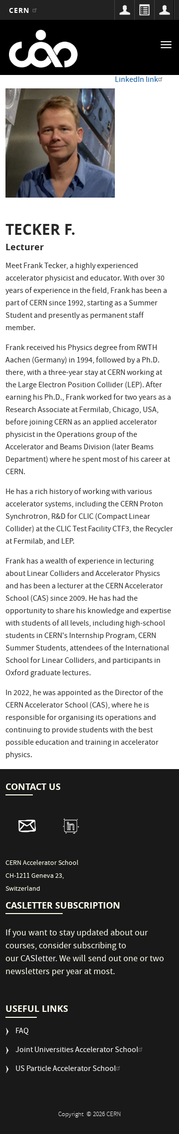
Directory (144, 10)
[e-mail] (27, 826)
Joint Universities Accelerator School (76, 1051)
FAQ (22, 1032)
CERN (20, 10)
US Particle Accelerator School (65, 1069)
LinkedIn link (136, 80)
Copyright (71, 1115)
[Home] (43, 49)
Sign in (124, 10)
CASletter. (38, 959)
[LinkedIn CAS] (71, 826)
